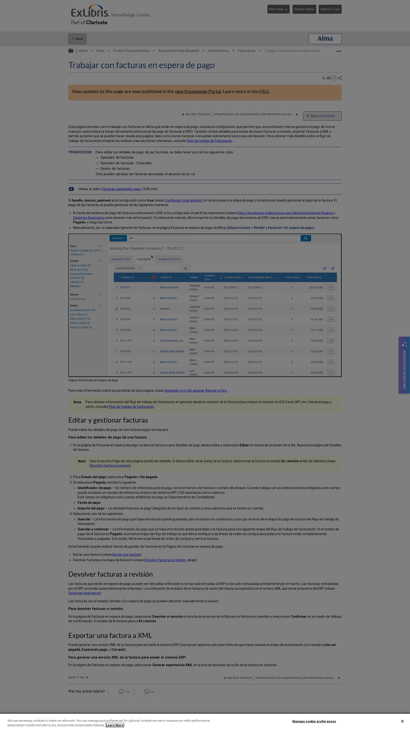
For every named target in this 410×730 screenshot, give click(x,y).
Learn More (115, 725)
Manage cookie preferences (314, 721)
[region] (205, 722)
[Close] (402, 721)
